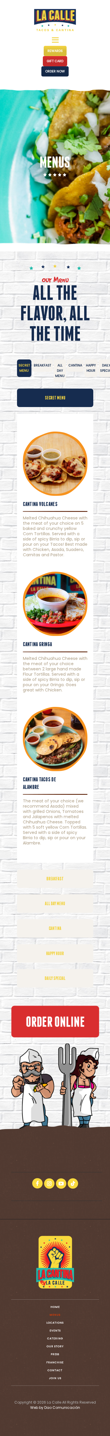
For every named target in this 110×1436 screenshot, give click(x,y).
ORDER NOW (55, 71)
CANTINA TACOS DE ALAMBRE (39, 783)
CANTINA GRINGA (37, 644)
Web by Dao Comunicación (55, 1407)
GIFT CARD (55, 61)
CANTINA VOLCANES (40, 504)
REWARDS (55, 50)
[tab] (24, 368)
